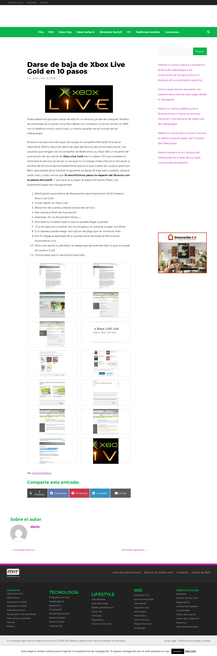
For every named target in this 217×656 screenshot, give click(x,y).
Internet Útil (56, 626)
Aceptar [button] (177, 651)
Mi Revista (139, 628)
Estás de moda (100, 603)
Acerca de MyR (200, 572)
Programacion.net (59, 597)
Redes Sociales (57, 617)
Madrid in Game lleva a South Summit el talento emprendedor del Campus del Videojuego (182, 138)
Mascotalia (140, 615)
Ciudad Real (183, 610)
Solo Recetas (98, 599)
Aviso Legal (170, 641)
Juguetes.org (141, 607)
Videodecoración (16, 610)
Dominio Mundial (144, 599)
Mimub (11, 622)
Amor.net (97, 611)
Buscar (200, 51)
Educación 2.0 (142, 595)
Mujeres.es (97, 619)
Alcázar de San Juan (187, 598)
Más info (190, 651)
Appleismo (55, 605)
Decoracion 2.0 (15, 593)
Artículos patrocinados (127, 572)
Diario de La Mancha (187, 618)
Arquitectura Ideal (17, 606)
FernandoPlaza (41, 473)
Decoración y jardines (19, 618)
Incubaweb (55, 609)
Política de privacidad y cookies (194, 641)
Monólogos (140, 611)
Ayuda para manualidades (21, 614)
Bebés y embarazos (102, 607)
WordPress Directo (59, 613)
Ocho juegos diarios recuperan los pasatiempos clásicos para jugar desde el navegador (182, 94)
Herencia (181, 622)
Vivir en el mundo (101, 623)
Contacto (44, 2)
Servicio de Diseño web (158, 572)
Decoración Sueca (17, 601)
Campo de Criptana (187, 606)
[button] (208, 32)
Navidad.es (140, 603)
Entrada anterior (23, 549)
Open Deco (13, 597)
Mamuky (96, 615)
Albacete (181, 593)
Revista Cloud (56, 621)
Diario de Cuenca (185, 614)
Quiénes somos (16, 2)
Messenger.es (56, 601)
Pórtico (11, 626)
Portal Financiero (143, 623)
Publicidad (31, 2)
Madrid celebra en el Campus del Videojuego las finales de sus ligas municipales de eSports (179, 157)
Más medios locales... (187, 626)
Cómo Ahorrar (141, 619)
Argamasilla (183, 602)
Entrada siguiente (134, 549)
